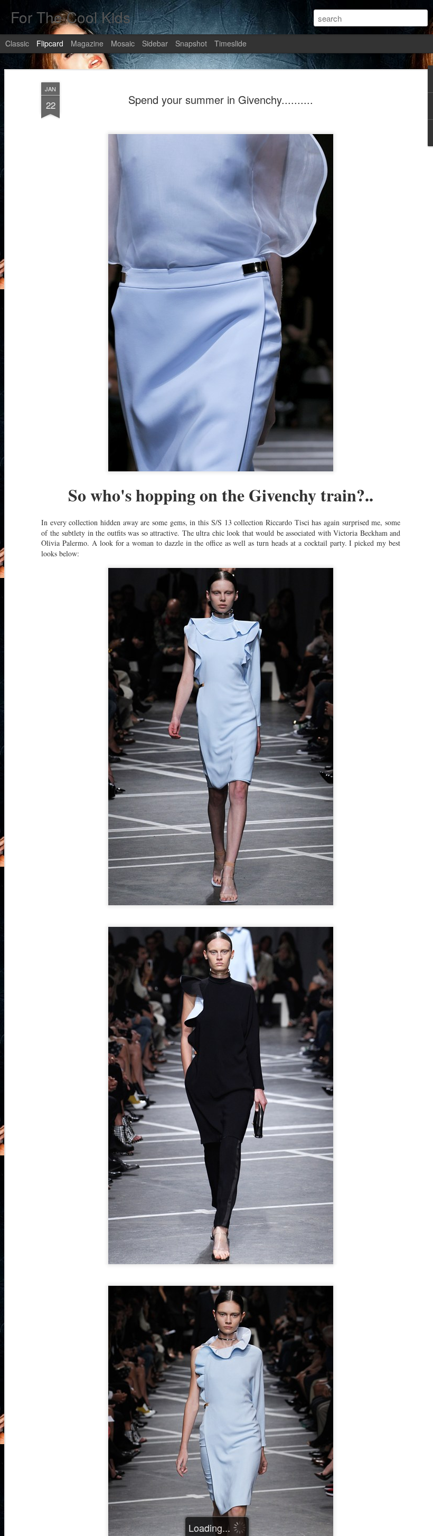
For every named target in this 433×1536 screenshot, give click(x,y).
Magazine (87, 43)
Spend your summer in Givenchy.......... (220, 99)
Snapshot (191, 43)
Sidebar (155, 43)
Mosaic (123, 43)
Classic (17, 43)
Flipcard (49, 43)
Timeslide (230, 43)
